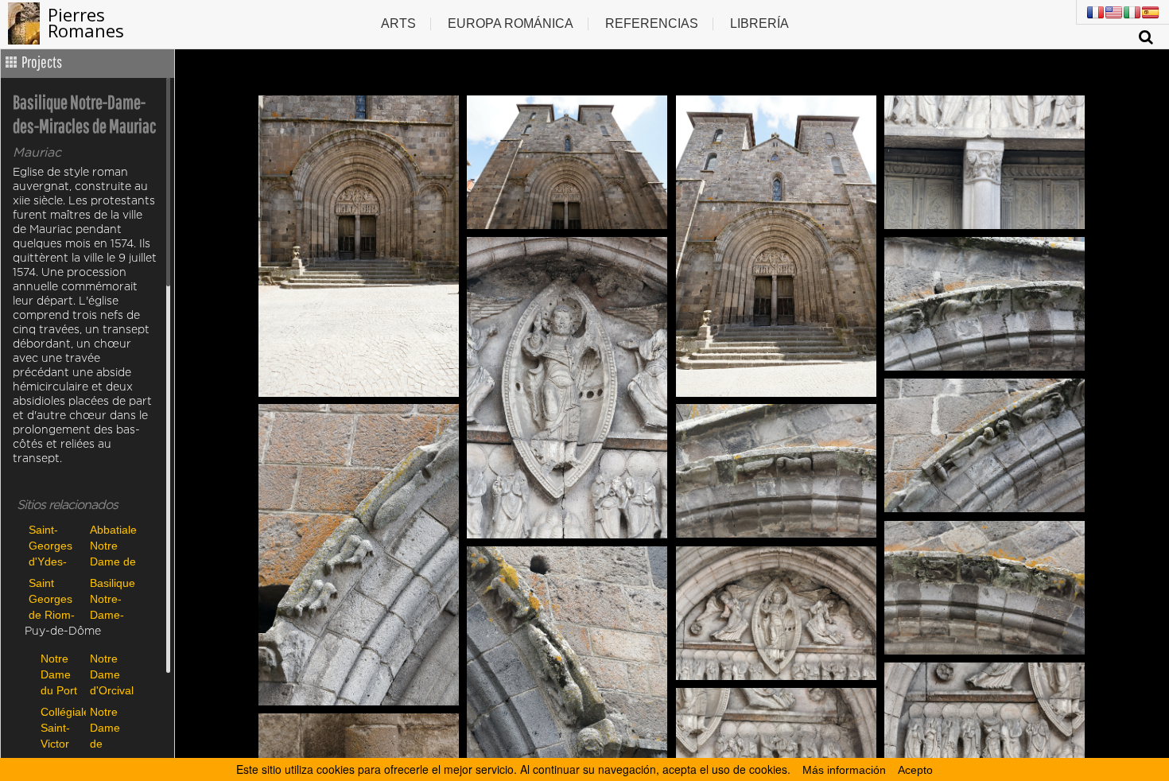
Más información (844, 770)
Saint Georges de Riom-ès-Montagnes (55, 598)
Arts (398, 23)
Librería (759, 23)
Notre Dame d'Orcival (110, 674)
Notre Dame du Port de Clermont (61, 674)
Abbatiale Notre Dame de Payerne (113, 545)
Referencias (651, 23)
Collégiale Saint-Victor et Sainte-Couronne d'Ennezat (61, 727)
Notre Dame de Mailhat (108, 727)
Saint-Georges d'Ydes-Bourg (50, 545)
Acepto (915, 770)
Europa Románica (510, 23)
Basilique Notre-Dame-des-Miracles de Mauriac (112, 598)
